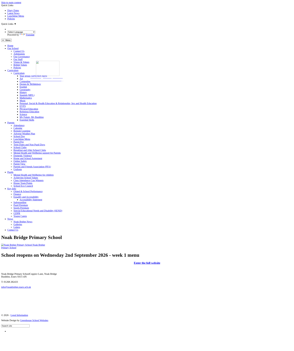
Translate (30, 34)
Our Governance (21, 56)
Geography (25, 89)
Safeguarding (19, 202)
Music (23, 100)
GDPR (16, 213)
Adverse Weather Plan (24, 133)
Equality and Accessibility (26, 197)
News (10, 219)
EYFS (23, 106)
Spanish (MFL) (27, 95)
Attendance (18, 125)
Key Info (11, 188)
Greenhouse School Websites (34, 320)
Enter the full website (147, 263)
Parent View (19, 164)
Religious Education (29, 111)
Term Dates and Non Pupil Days (29, 144)
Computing (25, 81)
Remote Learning (21, 131)
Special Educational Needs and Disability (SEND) (37, 210)
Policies (11, 18)
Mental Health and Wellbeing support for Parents (37, 153)
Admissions (19, 54)
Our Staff (18, 59)
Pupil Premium (20, 205)
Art (21, 78)
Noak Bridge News (22, 221)
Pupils (10, 172)
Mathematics (26, 98)
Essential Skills (27, 120)
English (23, 87)
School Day (19, 136)
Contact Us (18, 51)
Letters (16, 227)
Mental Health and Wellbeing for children (33, 175)
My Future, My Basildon (32, 117)
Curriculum (12, 70)
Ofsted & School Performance (28, 191)
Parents (10, 122)
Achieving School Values (25, 177)
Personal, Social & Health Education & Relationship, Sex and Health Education (58, 103)
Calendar (17, 128)
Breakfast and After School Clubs (29, 150)
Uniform (17, 169)
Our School (13, 48)
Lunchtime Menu (15, 16)
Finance (17, 194)
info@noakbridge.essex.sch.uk (16, 287)
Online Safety (20, 161)
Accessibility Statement (31, 199)
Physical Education (29, 109)
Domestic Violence (22, 155)
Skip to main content (11, 2)
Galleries (17, 224)
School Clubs (19, 147)
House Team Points (22, 183)
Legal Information (19, 315)
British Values (20, 65)
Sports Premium (21, 208)
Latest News (13, 13)
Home (10, 45)
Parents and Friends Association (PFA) (32, 166)
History (23, 92)
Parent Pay (18, 142)
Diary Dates (13, 10)
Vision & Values (21, 62)
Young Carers (20, 216)
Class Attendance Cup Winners (28, 180)
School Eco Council (23, 186)
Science (23, 114)
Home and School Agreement (27, 158)
